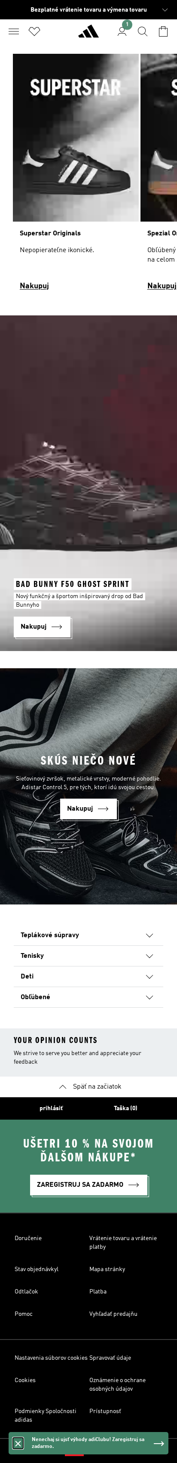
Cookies (25, 1380)
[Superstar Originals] (76, 176)
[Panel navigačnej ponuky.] (13, 31)
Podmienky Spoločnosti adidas (45, 1415)
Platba (98, 1292)
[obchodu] (88, 35)
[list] (88, 176)
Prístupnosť (105, 1411)
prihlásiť (51, 1108)
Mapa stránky (107, 1269)
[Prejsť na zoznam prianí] (34, 31)
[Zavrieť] (18, 1443)
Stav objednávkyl (36, 1269)
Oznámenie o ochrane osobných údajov (117, 1384)
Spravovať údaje (110, 1358)
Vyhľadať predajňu (113, 1314)
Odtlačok (26, 1292)
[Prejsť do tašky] (163, 31)
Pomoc (24, 1314)
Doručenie (28, 1238)
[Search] (142, 31)
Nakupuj (34, 286)
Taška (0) (125, 1108)
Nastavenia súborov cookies (51, 1358)
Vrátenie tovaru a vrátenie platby (123, 1242)
